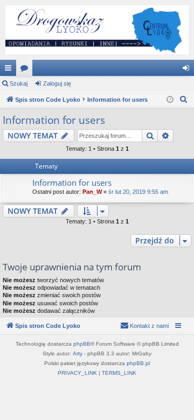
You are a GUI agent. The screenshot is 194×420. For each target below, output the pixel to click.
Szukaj (18, 83)
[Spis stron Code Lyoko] (97, 30)
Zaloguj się (57, 83)
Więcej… (10, 70)
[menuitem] (184, 100)
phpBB (82, 344)
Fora (26, 70)
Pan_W (92, 191)
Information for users (54, 120)
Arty (77, 353)
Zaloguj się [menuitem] (188, 70)
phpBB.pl (138, 363)
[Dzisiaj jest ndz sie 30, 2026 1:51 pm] (170, 100)
